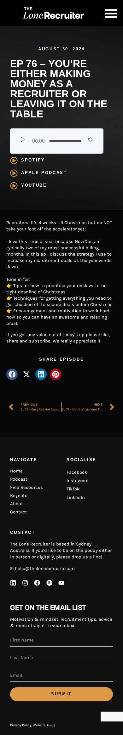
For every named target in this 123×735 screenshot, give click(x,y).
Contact (18, 512)
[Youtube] (61, 583)
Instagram (78, 480)
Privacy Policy (20, 725)
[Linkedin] (13, 583)
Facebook (77, 472)
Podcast (18, 479)
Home (16, 471)
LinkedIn (76, 497)
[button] (111, 13)
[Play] (22, 141)
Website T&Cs (44, 725)
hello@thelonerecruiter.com (45, 568)
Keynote (18, 495)
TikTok (73, 489)
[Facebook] (37, 583)
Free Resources (26, 487)
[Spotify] (49, 583)
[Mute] (91, 141)
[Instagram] (25, 583)
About (16, 503)
